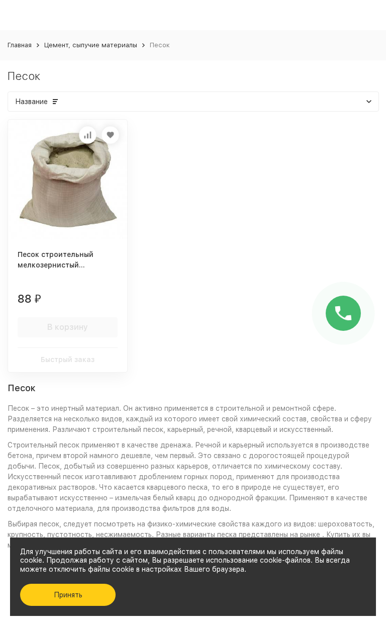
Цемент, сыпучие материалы (90, 45)
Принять (68, 595)
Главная (20, 45)
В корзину (67, 327)
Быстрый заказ (67, 359)
